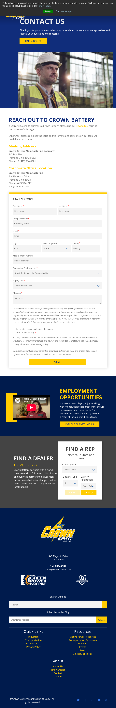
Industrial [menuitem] (33, 636)
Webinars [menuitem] (83, 643)
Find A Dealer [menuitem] (58, 669)
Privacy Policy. (44, 5)
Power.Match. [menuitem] (33, 643)
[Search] (104, 604)
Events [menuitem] (82, 647)
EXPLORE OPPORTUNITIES (79, 424)
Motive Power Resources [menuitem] (83, 636)
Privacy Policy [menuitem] (33, 647)
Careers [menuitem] (58, 676)
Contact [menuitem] (58, 673)
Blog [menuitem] (82, 650)
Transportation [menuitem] (33, 640)
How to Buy (82, 125)
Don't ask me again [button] (64, 11)
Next (88, 492)
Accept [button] (48, 11)
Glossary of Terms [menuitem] (83, 653)
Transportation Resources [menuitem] (83, 640)
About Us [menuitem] (58, 666)
